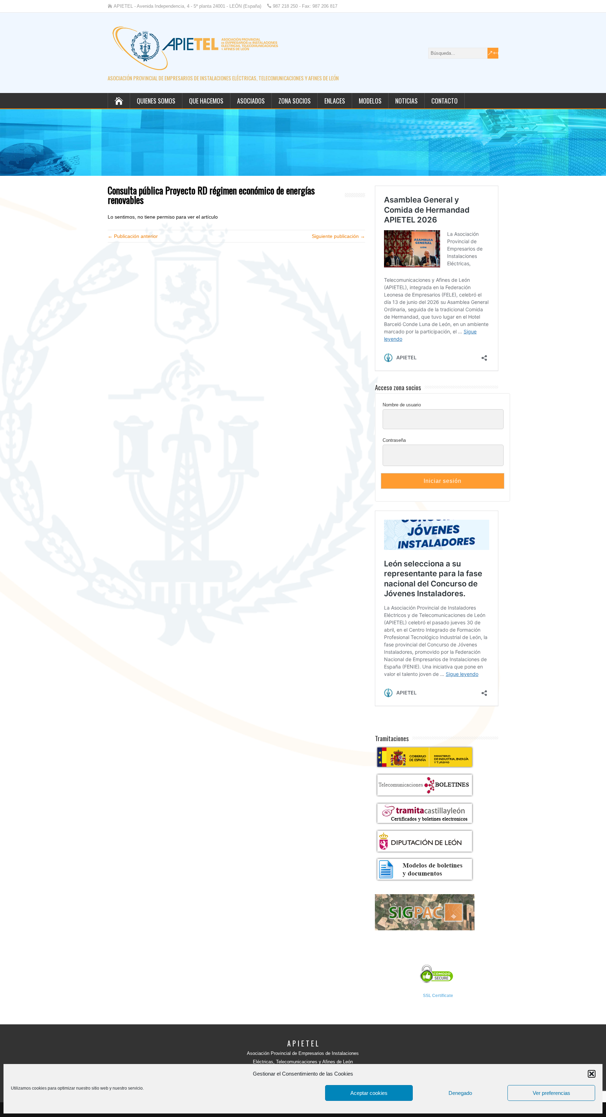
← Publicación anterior (133, 236)
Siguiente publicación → (338, 236)
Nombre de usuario (402, 404)
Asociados (251, 100)
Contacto (444, 100)
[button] (591, 1073)
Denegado (460, 1093)
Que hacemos (206, 100)
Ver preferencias (551, 1093)
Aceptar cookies (369, 1093)
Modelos (370, 100)
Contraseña (394, 440)
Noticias (406, 100)
